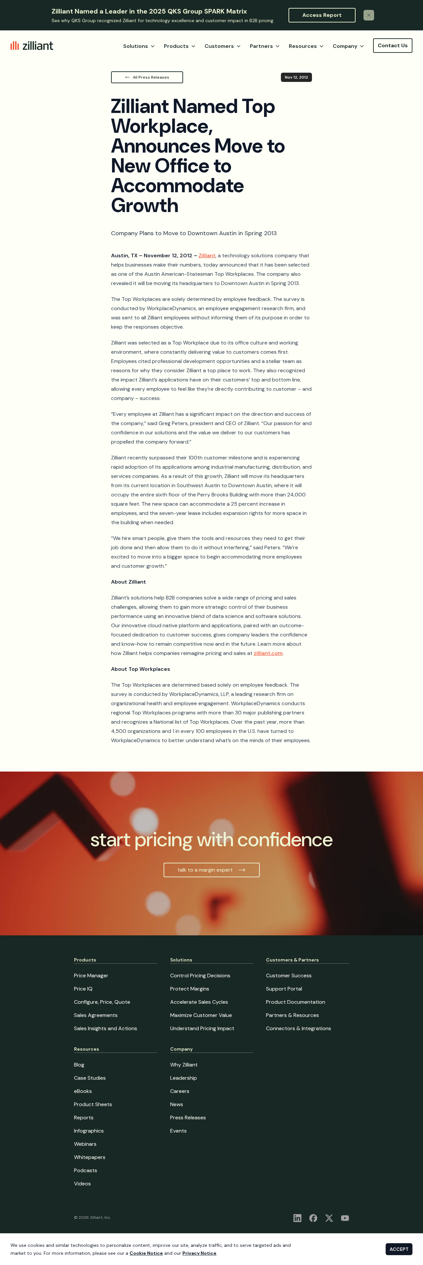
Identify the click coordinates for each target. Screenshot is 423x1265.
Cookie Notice (146, 1253)
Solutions (135, 46)
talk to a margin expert (205, 869)
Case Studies (90, 1077)
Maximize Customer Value (201, 1015)
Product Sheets (93, 1104)
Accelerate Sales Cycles (199, 1001)
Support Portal (284, 988)
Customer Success (289, 975)
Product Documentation (295, 1001)
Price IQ (83, 988)
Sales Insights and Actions (105, 1028)
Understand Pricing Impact (202, 1028)
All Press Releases (151, 77)
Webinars (85, 1143)
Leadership (183, 1077)
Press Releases (188, 1117)
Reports (84, 1117)
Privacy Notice (199, 1253)
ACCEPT (399, 1249)
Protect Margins (189, 988)
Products (176, 46)
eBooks (83, 1091)
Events (178, 1130)
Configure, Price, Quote (102, 1001)
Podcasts (85, 1170)
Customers (219, 46)
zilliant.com (268, 653)
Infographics (89, 1130)
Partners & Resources (292, 1015)
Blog (79, 1064)
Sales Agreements (96, 1015)
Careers (179, 1091)
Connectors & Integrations (298, 1028)
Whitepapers (89, 1157)
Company (345, 46)
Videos (82, 1183)
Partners (261, 46)
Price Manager (91, 975)
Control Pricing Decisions (200, 975)
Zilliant (207, 255)
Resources (303, 46)
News (176, 1104)
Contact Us (393, 45)
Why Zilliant (184, 1064)
